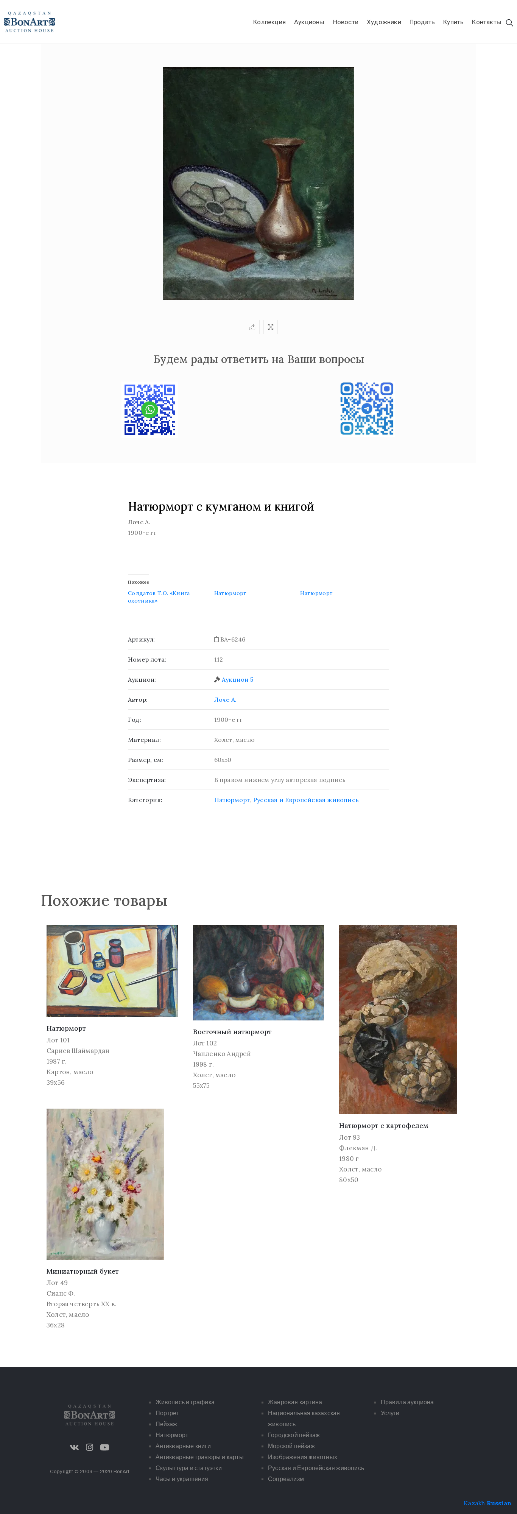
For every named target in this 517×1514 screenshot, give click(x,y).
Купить (453, 22)
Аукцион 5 (237, 679)
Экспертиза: (147, 779)
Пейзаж (167, 1424)
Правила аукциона (407, 1402)
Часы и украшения (182, 1479)
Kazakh (474, 1503)
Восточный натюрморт (232, 1031)
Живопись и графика (185, 1402)
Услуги (390, 1413)
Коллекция (269, 22)
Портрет (167, 1413)
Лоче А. (225, 699)
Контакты (486, 22)
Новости (345, 22)
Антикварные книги (183, 1446)
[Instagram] (90, 1447)
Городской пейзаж (294, 1435)
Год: (134, 719)
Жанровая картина (295, 1402)
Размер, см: (145, 759)
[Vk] (74, 1447)
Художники (384, 22)
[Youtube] (105, 1447)
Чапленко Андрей (222, 1054)
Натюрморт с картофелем (383, 1125)
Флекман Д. (358, 1148)
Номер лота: (147, 659)
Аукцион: (142, 679)
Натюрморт (230, 593)
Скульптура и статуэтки (189, 1468)
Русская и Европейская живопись (306, 800)
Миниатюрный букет (83, 1271)
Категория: (145, 800)
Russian (499, 1503)
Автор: (138, 699)
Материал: (144, 739)
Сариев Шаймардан (78, 1051)
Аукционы (309, 22)
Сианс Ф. (61, 1293)
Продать (422, 22)
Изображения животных (302, 1457)
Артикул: (141, 639)
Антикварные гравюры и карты (200, 1457)
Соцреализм (286, 1479)
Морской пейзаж (291, 1446)
